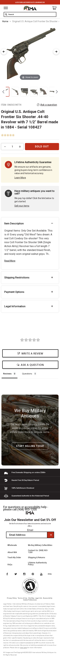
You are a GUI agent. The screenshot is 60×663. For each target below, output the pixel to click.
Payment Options (14, 291)
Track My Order (14, 557)
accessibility (32, 507)
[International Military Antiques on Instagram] (24, 574)
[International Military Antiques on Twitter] (15, 574)
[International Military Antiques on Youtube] (42, 574)
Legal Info (38, 598)
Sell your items (21, 206)
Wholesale (12, 545)
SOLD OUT (42, 146)
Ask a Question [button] (32, 365)
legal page (23, 647)
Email (30, 530)
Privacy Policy (12, 598)
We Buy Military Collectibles (40, 545)
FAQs (10, 565)
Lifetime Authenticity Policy (37, 564)
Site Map (31, 598)
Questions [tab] (27, 373)
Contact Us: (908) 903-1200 (38, 551)
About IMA (12, 552)
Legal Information (14, 306)
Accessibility (47, 598)
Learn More (20, 178)
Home (5, 21)
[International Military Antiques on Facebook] (7, 574)
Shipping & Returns (36, 557)
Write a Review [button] (32, 353)
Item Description (14, 223)
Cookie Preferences (30, 600)
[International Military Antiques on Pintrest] (33, 574)
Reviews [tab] (7, 373)
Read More (9, 261)
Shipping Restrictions (16, 277)
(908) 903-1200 (27, 509)
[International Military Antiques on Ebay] (51, 574)
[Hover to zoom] (30, 53)
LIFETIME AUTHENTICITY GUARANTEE (30, 2)
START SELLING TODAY (30, 446)
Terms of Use (22, 598)
